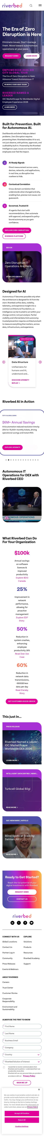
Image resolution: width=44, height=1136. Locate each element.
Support (27, 964)
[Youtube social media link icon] (31, 923)
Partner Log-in (8, 953)
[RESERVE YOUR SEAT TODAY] (22, 77)
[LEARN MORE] (22, 100)
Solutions (28, 942)
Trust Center (7, 988)
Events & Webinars (10, 969)
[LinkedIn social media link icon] (12, 923)
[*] (22, 1023)
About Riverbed (10, 977)
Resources (28, 953)
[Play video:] (7, 518)
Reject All (22, 1120)
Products (27, 947)
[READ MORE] (22, 790)
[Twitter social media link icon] (19, 923)
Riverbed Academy (32, 958)
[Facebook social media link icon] (25, 923)
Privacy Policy (29, 1076)
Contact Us (7, 947)
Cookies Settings (21, 1126)
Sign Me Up (22, 1083)
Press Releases (8, 964)
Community (7, 958)
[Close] (39, 1089)
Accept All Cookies (22, 1113)
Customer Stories (9, 993)
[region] (22, 1111)
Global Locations (9, 942)
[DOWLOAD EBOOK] (22, 262)
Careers (5, 982)
